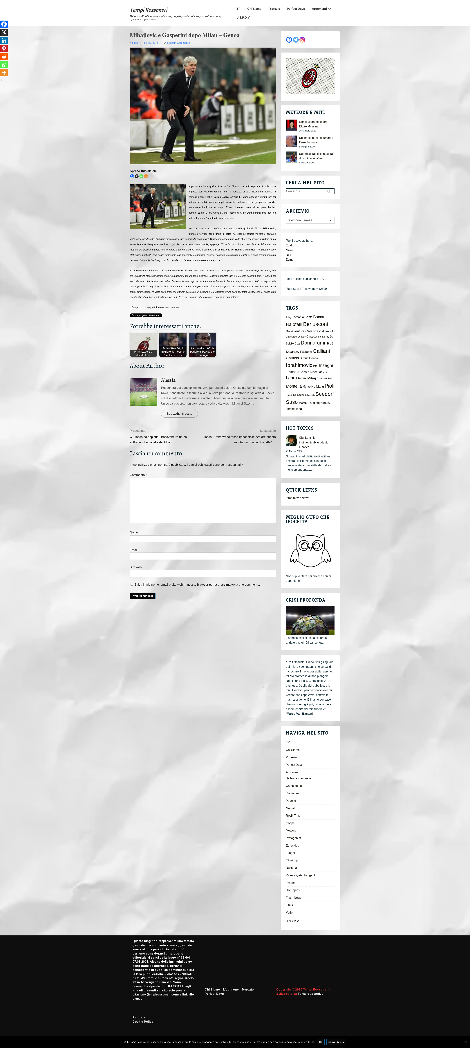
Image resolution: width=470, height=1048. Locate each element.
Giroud (304, 358)
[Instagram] (302, 40)
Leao (290, 377)
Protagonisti (293, 838)
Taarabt (303, 402)
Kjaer (313, 372)
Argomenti (319, 8)
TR (238, 8)
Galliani (321, 351)
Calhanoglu (327, 331)
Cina (309, 336)
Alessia (168, 380)
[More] (146, 176)
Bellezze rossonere (298, 778)
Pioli (329, 386)
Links (289, 905)
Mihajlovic (315, 378)
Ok (321, 1041)
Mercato (291, 808)
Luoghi (290, 852)
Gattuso (292, 358)
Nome (134, 532)
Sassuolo (310, 395)
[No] (465, 1042)
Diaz (297, 343)
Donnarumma (316, 343)
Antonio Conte (303, 317)
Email (134, 550)
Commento (138, 475)
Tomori (290, 408)
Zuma (289, 259)
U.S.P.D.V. (243, 17)
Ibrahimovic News (297, 497)
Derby (325, 336)
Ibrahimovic (299, 365)
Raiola (289, 395)
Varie (289, 912)
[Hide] (1, 80)
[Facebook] (132, 176)
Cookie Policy (143, 1021)
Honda (313, 358)
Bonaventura (295, 331)
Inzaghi (326, 365)
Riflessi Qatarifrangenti (301, 875)
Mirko (289, 250)
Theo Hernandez (319, 403)
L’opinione (292, 793)
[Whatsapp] (141, 176)
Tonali (299, 409)
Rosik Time (293, 815)
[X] (137, 176)
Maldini (301, 378)
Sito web (136, 567)
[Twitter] (296, 40)
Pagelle (291, 800)
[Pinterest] (4, 48)
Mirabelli (328, 378)
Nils (288, 254)
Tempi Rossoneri (148, 10)
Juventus (292, 372)
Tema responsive (310, 993)
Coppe (290, 823)
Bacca (318, 317)
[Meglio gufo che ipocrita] (310, 550)
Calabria (312, 331)
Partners (139, 1017)
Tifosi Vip (292, 860)
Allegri (289, 317)
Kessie (304, 372)
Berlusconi (315, 324)
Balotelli (294, 324)
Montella (294, 386)
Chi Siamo (254, 8)
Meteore (291, 830)
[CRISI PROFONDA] (310, 620)
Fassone (306, 351)
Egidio (290, 245)
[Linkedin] (4, 40)
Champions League (296, 336)
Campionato (294, 785)
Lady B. (323, 372)
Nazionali (292, 867)
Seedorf (324, 394)
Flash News (293, 897)
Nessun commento (178, 42)
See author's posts (179, 413)
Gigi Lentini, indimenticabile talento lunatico (313, 442)
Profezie (274, 8)
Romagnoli (299, 395)
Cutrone (317, 336)
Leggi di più (336, 1041)
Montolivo (309, 386)
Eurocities (292, 845)
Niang (320, 386)
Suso (292, 402)
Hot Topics (293, 890)
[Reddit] (4, 56)
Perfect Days (296, 8)
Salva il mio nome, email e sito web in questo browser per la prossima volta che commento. (197, 584)
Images (290, 882)
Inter (315, 366)
